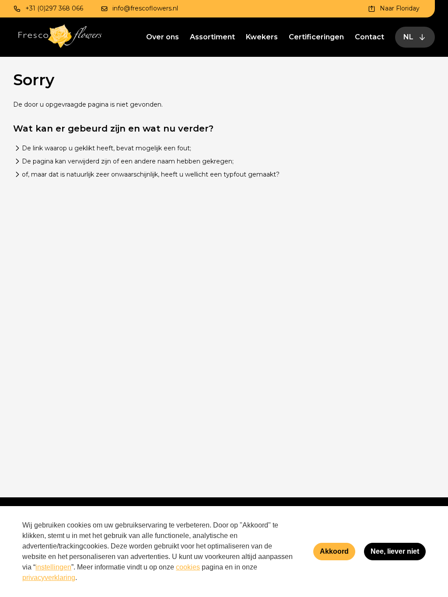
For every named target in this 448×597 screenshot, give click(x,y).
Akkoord (334, 551)
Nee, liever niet (395, 551)
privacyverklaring (48, 577)
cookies (188, 567)
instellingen (53, 567)
